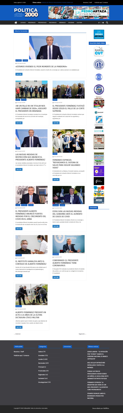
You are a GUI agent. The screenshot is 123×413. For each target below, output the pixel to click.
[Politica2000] (15, 22)
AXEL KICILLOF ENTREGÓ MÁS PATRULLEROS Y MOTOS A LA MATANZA (96, 365)
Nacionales (52, 22)
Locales (23, 22)
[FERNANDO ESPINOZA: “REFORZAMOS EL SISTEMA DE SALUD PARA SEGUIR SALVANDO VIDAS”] (69, 141)
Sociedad (71, 22)
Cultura (79, 22)
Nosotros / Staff (87, 2)
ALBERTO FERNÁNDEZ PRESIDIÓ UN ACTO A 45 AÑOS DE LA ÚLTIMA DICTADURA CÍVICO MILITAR (30, 315)
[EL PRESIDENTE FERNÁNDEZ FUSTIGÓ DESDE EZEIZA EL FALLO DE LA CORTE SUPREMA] (69, 90)
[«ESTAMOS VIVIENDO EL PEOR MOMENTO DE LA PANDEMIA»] (50, 47)
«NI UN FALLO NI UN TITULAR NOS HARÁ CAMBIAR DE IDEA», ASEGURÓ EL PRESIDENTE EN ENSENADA (31, 108)
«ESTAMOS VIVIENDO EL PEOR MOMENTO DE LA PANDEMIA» (41, 66)
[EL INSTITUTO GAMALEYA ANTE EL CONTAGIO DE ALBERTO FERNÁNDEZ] (31, 244)
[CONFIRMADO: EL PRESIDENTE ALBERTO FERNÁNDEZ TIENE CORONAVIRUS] (69, 244)
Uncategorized (42, 382)
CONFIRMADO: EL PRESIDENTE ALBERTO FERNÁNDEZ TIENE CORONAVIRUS (65, 263)
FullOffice (106, 408)
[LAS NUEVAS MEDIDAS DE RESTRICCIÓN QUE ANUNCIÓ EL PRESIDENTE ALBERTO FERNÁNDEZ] (31, 138)
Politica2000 (27, 408)
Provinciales (42, 22)
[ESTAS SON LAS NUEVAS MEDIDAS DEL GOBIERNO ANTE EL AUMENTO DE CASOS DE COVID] (69, 195)
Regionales (31, 22)
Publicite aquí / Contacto (101, 2)
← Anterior (17, 334)
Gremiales (62, 22)
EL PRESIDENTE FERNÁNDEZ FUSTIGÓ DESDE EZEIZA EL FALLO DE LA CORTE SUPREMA (68, 108)
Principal (41, 367)
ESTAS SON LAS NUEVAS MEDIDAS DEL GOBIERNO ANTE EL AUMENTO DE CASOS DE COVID (67, 214)
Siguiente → (82, 334)
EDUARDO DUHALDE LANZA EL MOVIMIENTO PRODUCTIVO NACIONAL (96, 396)
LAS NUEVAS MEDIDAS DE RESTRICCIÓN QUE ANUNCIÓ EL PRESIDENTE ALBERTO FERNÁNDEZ (30, 157)
